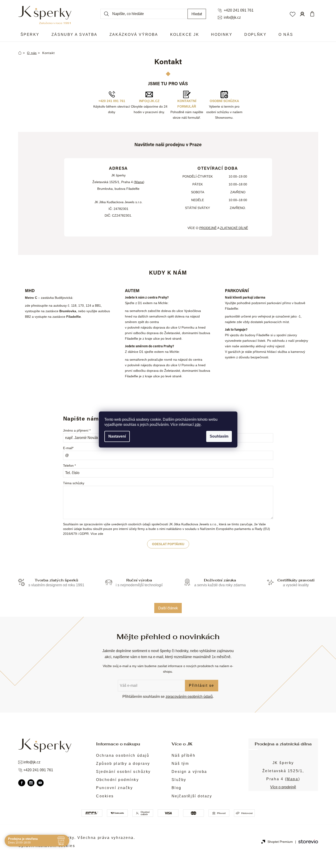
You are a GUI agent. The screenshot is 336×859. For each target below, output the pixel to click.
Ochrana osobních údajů (122, 755)
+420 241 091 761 (239, 10)
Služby (179, 780)
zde (198, 424)
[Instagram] (30, 782)
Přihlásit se (201, 685)
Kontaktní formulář (186, 103)
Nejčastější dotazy (192, 796)
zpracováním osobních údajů (189, 697)
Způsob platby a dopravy (123, 763)
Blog (177, 788)
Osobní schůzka (224, 101)
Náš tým (180, 763)
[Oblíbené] (292, 14)
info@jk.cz (232, 17)
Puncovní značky (114, 788)
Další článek (168, 607)
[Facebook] (21, 782)
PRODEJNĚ (208, 228)
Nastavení (117, 436)
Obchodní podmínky (117, 780)
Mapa (139, 182)
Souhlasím (219, 436)
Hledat (196, 13)
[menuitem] (30, 35)
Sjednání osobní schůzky (123, 772)
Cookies (105, 796)
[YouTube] (40, 782)
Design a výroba (189, 772)
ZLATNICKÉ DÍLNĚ (234, 228)
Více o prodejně (283, 787)
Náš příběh (184, 755)
